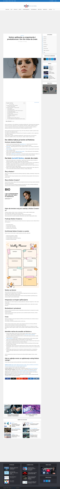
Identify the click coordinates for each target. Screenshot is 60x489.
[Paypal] (52, 59)
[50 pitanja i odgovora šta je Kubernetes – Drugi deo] (46, 77)
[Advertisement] (30, 22)
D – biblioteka (50, 89)
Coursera (20, 373)
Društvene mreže (8, 364)
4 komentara (30, 470)
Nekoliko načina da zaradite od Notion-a (14, 117)
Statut (51, 487)
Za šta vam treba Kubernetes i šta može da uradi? (14, 472)
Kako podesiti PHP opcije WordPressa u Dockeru (32, 482)
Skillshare (33, 334)
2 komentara (30, 479)
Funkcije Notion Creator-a (11, 111)
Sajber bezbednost (17, 428)
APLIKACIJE (15, 9)
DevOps (50, 71)
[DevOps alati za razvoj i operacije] (46, 72)
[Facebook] (55, 59)
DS (19, 487)
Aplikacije (22, 35)
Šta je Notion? (10, 108)
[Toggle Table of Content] (24, 103)
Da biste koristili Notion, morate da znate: (13, 107)
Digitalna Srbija (14, 487)
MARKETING (45, 9)
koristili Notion (18, 158)
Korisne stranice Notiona (11, 106)
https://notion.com (23, 144)
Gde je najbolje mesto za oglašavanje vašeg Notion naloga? (17, 118)
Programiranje (35, 428)
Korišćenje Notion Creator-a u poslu (13, 112)
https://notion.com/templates (16, 153)
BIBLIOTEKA (40, 9)
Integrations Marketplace (24, 370)
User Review (12, 104)
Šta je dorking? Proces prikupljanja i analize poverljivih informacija (34, 436)
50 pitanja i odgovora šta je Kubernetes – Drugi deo (52, 78)
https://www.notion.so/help (20, 151)
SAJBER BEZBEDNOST (26, 9)
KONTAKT (50, 9)
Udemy (29, 334)
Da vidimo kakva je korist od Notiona (12, 105)
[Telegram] (47, 59)
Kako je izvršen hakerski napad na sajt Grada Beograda (32, 477)
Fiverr (32, 368)
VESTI (11, 9)
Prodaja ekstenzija (9, 338)
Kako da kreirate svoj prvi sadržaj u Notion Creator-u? (15, 110)
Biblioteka (49, 88)
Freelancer (35, 368)
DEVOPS (20, 9)
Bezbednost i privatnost (11, 115)
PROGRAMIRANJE (34, 9)
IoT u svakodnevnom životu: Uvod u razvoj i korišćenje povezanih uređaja (34, 430)
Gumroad (26, 334)
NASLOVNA (7, 9)
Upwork (29, 368)
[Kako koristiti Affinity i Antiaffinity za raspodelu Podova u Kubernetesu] (46, 67)
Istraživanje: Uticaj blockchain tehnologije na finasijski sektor (16, 436)
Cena (9, 116)
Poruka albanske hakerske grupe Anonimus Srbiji (32, 473)
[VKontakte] (50, 59)
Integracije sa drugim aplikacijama (13, 114)
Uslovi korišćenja (54, 487)
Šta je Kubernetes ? (13, 476)
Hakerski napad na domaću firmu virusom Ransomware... (31, 468)
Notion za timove (10, 113)
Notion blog (8, 146)
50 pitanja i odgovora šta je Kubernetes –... (14, 468)
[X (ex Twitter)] (45, 59)
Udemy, (23, 373)
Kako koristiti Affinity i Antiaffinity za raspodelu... (51, 68)
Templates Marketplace (33, 370)
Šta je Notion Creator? (11, 109)
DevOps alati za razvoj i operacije (51, 73)
